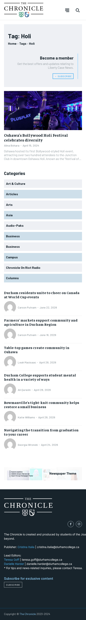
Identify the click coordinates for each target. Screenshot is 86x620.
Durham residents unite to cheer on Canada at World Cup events (41, 294)
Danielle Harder (14, 563)
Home (12, 43)
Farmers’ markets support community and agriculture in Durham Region (41, 322)
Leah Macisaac (27, 362)
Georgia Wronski (28, 444)
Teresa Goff (11, 559)
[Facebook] (71, 524)
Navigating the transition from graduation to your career (41, 432)
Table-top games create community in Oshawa (36, 349)
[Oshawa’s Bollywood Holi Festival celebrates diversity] (43, 110)
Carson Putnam (27, 307)
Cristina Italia (26, 547)
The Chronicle (28, 614)
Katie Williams (26, 417)
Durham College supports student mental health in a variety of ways (40, 377)
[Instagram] (79, 524)
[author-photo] (10, 307)
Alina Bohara (11, 145)
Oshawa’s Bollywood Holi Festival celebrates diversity (36, 137)
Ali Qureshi (24, 389)
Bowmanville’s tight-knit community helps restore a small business (41, 404)
